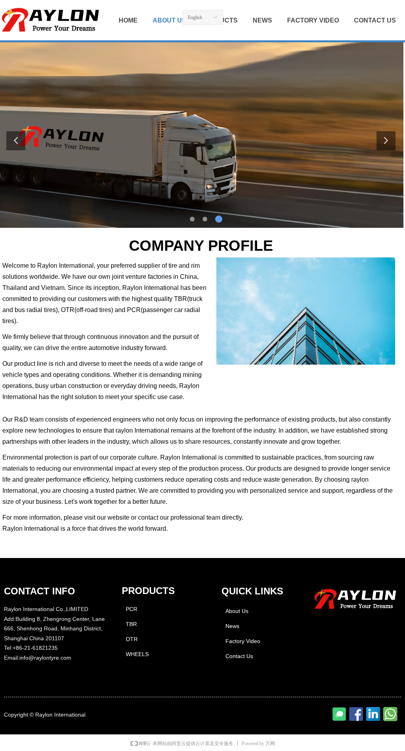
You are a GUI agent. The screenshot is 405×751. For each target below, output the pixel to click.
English (195, 17)
